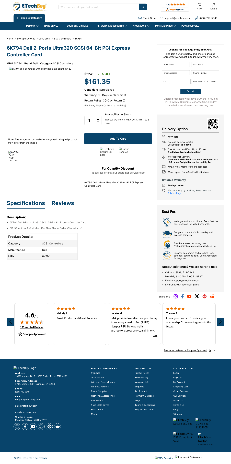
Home (10, 38)
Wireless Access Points (103, 382)
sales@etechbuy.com (26, 405)
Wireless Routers (100, 387)
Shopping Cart (180, 387)
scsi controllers (62, 38)
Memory (95, 414)
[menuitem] (29, 18)
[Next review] (220, 322)
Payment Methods (144, 396)
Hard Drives (97, 409)
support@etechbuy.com (185, 280)
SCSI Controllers (63, 63)
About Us (178, 400)
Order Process (180, 391)
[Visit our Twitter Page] (197, 297)
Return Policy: (93, 100)
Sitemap (177, 414)
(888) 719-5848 (185, 272)
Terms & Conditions (145, 405)
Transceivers (98, 377)
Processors (97, 400)
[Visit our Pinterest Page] (204, 297)
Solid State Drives (100, 405)
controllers (45, 38)
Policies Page (174, 193)
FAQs (137, 400)
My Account (179, 382)
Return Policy (141, 377)
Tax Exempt (141, 391)
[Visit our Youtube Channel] (189, 297)
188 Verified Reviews (31, 327)
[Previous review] (10, 322)
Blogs (176, 409)
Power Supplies (99, 391)
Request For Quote (144, 409)
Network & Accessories (103, 396)
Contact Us (178, 405)
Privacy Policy (142, 373)
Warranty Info (142, 382)
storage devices (26, 38)
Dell (35, 63)
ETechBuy (25, 458)
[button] (147, 18)
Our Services (180, 396)
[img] (32, 322)
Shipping (139, 387)
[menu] (56, 18)
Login (176, 373)
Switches (95, 373)
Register (177, 377)
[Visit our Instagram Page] (176, 297)
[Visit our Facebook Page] (182, 297)
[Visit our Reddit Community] (212, 297)
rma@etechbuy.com (25, 412)
